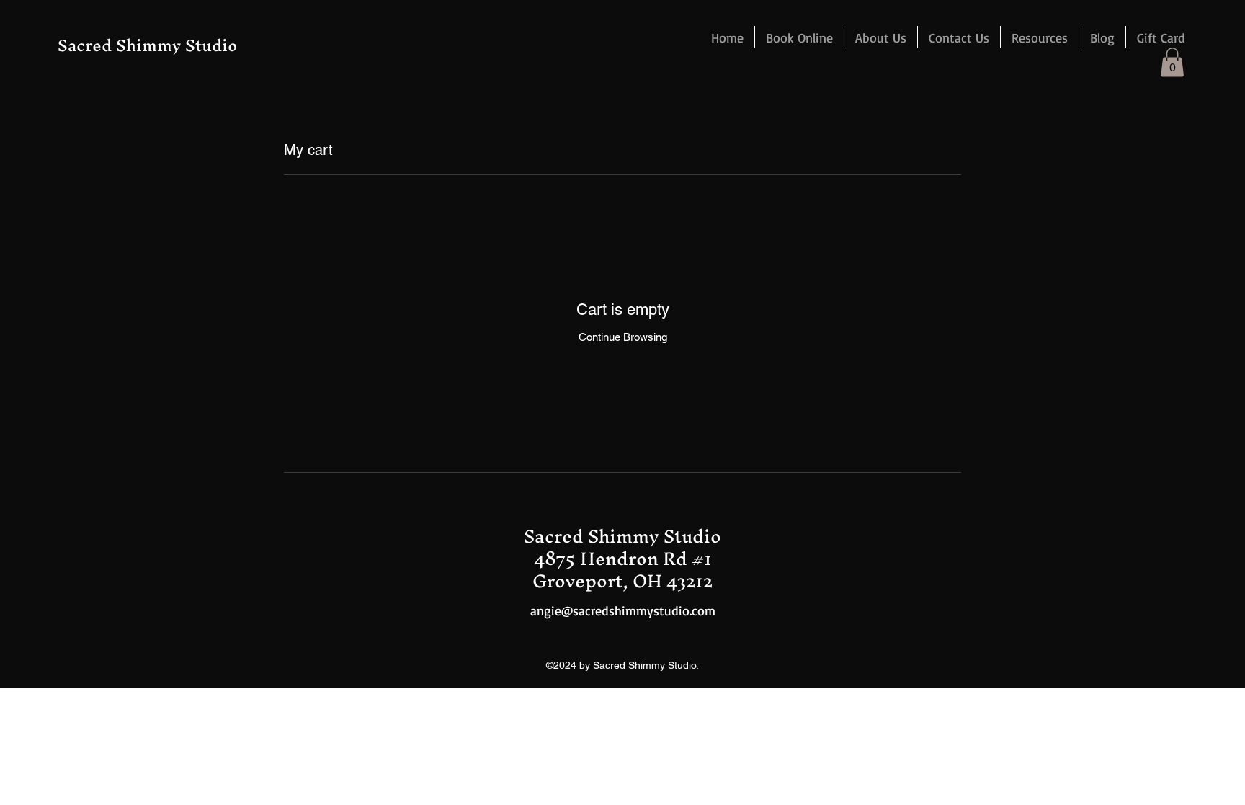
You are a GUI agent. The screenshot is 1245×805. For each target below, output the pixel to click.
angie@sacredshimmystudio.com (622, 610)
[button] (1040, 37)
